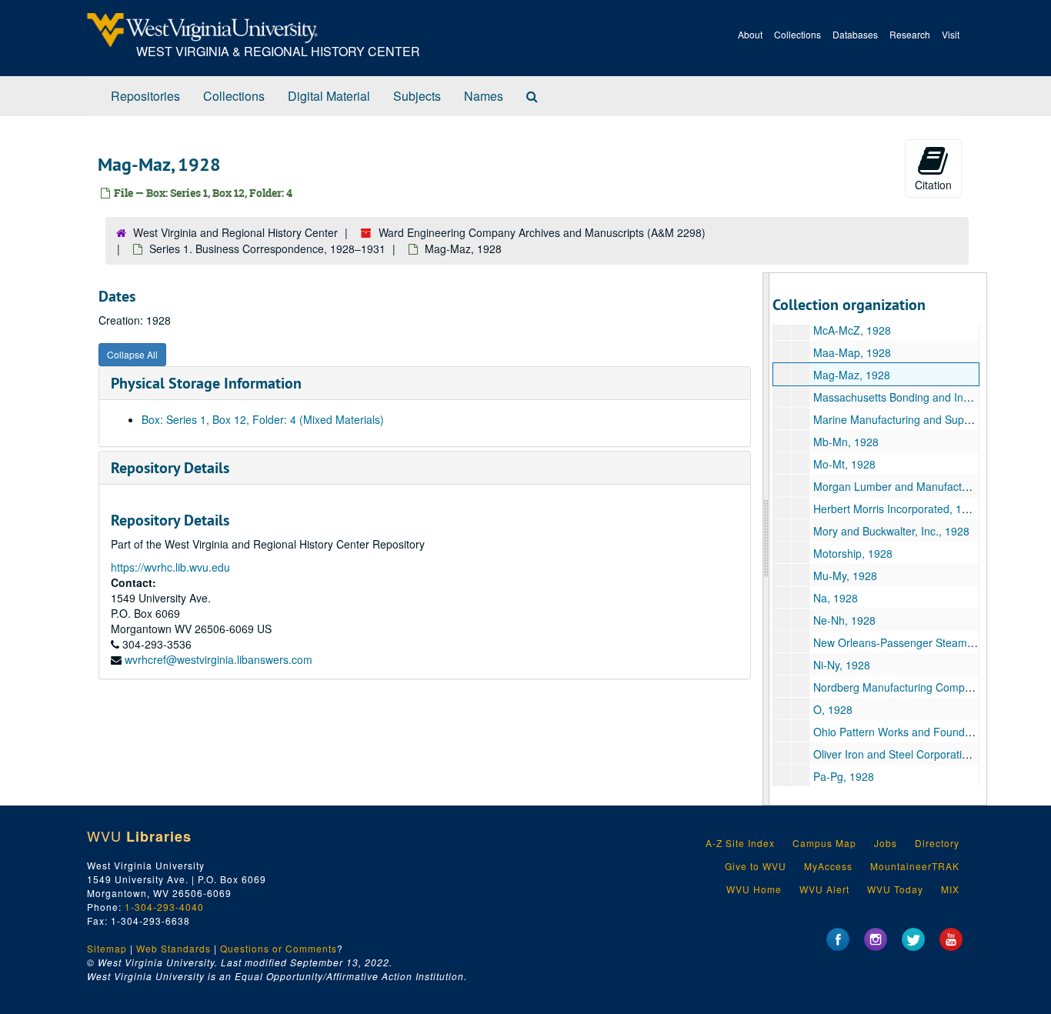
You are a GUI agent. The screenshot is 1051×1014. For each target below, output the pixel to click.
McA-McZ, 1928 (852, 330)
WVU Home (754, 889)
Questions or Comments (278, 948)
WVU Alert (824, 889)
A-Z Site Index (740, 842)
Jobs (885, 842)
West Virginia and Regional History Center (235, 232)
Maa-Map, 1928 (852, 352)
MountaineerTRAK (914, 865)
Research (909, 34)
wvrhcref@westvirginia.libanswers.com (218, 659)
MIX (950, 889)
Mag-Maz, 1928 (851, 374)
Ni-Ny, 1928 (841, 664)
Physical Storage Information (206, 383)
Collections (797, 34)
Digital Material (329, 96)
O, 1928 (832, 709)
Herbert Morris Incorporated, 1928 (896, 508)
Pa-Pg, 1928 (843, 776)
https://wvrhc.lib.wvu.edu (170, 567)
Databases (855, 34)
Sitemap (107, 948)
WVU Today (895, 889)
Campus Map (824, 842)
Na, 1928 (835, 597)
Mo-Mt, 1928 (844, 464)
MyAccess (828, 865)
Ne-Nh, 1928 (844, 620)
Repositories (145, 96)
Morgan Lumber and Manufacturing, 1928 (915, 486)
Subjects (417, 96)
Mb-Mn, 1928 (846, 441)
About (750, 34)
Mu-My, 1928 (845, 575)
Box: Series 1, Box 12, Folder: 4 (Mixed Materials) (263, 419)
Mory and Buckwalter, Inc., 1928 (891, 531)
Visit (950, 34)
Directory (937, 842)
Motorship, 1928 (853, 553)
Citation (933, 184)
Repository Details (170, 468)
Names (483, 96)
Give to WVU (755, 865)
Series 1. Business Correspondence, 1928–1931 (267, 248)
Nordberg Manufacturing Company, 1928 (913, 687)
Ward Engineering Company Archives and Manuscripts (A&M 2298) (542, 232)
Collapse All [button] (132, 354)
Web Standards (173, 948)
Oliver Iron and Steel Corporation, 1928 (909, 754)
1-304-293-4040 (164, 906)
